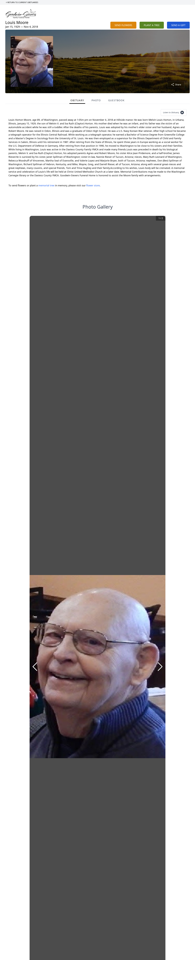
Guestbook (116, 100)
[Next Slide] (160, 666)
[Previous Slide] (35, 666)
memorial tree (46, 185)
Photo (96, 100)
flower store (93, 185)
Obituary (77, 100)
